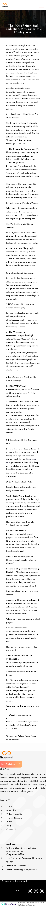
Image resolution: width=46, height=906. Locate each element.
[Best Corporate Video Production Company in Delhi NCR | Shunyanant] (5, 5)
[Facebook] (30, 891)
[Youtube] (42, 891)
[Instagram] (36, 891)
